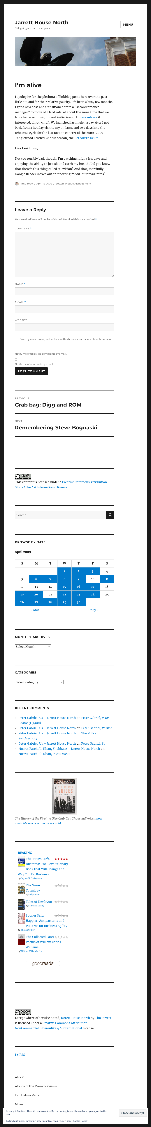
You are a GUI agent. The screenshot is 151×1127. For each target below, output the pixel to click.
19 (22, 594)
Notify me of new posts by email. (34, 364)
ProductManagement (78, 183)
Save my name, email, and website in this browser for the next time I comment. (66, 339)
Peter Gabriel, (96, 728)
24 (93, 594)
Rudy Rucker (34, 894)
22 (64, 594)
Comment (23, 228)
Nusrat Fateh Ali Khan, (44, 754)
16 (78, 586)
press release (87, 117)
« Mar (34, 610)
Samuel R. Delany (36, 906)
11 (107, 579)
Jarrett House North (42, 22)
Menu (128, 24)
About (19, 1077)
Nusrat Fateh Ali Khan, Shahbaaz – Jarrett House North (59, 748)
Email (20, 302)
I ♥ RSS (20, 1054)
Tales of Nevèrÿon (39, 901)
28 (50, 602)
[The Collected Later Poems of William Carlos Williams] (21, 939)
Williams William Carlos (31, 951)
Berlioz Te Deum (86, 138)
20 (36, 594)
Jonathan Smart (27, 930)
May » (94, 610)
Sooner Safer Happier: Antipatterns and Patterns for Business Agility (46, 921)
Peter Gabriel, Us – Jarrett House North (47, 718)
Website (21, 320)
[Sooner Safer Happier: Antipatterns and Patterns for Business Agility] (21, 918)
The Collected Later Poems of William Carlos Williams (43, 942)
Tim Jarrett (26, 183)
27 (36, 602)
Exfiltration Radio (27, 1095)
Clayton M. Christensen (31, 878)
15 (64, 586)
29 (64, 602)
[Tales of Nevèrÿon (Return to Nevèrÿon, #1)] (21, 904)
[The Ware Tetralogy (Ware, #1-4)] (21, 888)
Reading (25, 853)
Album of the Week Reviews (36, 1086)
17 (92, 586)
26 (22, 602)
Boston (59, 183)
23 (78, 594)
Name (20, 284)
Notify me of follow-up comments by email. (41, 353)
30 (78, 602)
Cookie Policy (80, 1121)
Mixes (19, 1104)
